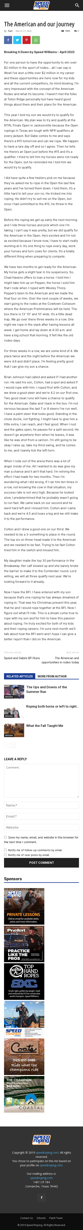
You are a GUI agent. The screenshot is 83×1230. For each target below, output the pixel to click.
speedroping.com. (51, 1165)
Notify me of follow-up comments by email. (35, 850)
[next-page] (13, 745)
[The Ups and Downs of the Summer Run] (14, 692)
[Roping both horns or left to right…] (14, 711)
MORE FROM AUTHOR (52, 676)
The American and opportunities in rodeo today (60, 660)
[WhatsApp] (36, 40)
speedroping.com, (47, 1152)
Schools (41, 1218)
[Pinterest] (27, 40)
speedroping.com (41, 1178)
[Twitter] (17, 40)
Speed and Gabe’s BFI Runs (22, 658)
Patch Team (56, 1218)
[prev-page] (6, 745)
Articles (9, 696)
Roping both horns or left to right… (52, 706)
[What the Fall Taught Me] (14, 730)
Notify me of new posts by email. (29, 855)
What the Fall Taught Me (44, 726)
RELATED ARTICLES (19, 676)
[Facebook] (8, 40)
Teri (10, 30)
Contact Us (26, 1218)
